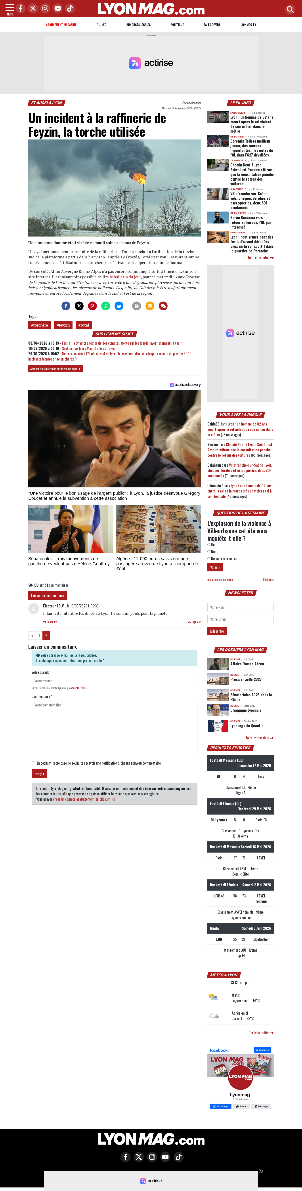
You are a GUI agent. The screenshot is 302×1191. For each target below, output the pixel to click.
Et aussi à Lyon (47, 103)
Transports (238, 160)
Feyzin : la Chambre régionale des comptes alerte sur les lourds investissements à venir (122, 343)
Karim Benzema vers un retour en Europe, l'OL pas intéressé (250, 221)
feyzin (64, 325)
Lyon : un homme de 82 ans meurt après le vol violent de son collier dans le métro (251, 124)
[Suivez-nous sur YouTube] (164, 1160)
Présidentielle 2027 (246, 679)
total (84, 325)
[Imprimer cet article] (136, 306)
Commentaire (42, 696)
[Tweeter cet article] (79, 306)
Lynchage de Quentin (246, 725)
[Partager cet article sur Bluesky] (119, 306)
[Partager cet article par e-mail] (149, 306)
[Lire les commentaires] (163, 306)
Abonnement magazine (61, 24)
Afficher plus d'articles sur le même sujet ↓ (55, 368)
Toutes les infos (259, 257)
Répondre (51, 622)
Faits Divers (212, 24)
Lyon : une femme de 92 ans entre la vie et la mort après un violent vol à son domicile (239, 491)
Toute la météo (259, 1032)
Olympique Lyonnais (245, 710)
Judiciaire (236, 189)
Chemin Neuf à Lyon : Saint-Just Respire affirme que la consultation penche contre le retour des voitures (252, 174)
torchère (40, 325)
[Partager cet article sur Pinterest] (92, 306)
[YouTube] (56, 8)
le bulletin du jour (125, 276)
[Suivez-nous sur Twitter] (138, 1160)
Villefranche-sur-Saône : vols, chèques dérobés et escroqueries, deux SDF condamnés (250, 200)
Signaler (196, 622)
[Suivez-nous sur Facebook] (240, 1078)
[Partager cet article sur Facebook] (65, 306)
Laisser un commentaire (47, 595)
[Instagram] (44, 8)
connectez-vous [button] (78, 688)
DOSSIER (235, 659)
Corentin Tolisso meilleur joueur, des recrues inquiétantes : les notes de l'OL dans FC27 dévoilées (251, 148)
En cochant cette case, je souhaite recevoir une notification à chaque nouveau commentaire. (99, 763)
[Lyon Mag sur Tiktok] (177, 1160)
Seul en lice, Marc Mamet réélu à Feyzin (88, 348)
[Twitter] (32, 8)
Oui (213, 544)
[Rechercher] (289, 9)
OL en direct (238, 136)
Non (213, 551)
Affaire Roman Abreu (247, 663)
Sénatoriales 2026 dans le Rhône (251, 697)
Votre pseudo (42, 672)
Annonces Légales (138, 24)
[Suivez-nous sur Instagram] (151, 1160)
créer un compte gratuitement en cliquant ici (84, 799)
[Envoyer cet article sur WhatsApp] (105, 306)
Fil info (101, 24)
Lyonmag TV (248, 24)
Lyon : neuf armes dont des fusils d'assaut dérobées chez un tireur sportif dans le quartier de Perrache (251, 244)
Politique (177, 24)
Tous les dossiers (258, 738)
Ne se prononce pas (223, 558)
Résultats (268, 580)
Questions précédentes (220, 580)
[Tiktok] (69, 8)
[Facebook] (19, 8)
